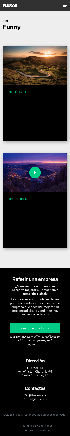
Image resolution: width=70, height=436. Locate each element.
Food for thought (18, 198)
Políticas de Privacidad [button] (37, 430)
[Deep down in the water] (35, 172)
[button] (65, 5)
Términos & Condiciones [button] (37, 425)
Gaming (23, 92)
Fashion (12, 92)
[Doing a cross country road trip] (35, 65)
